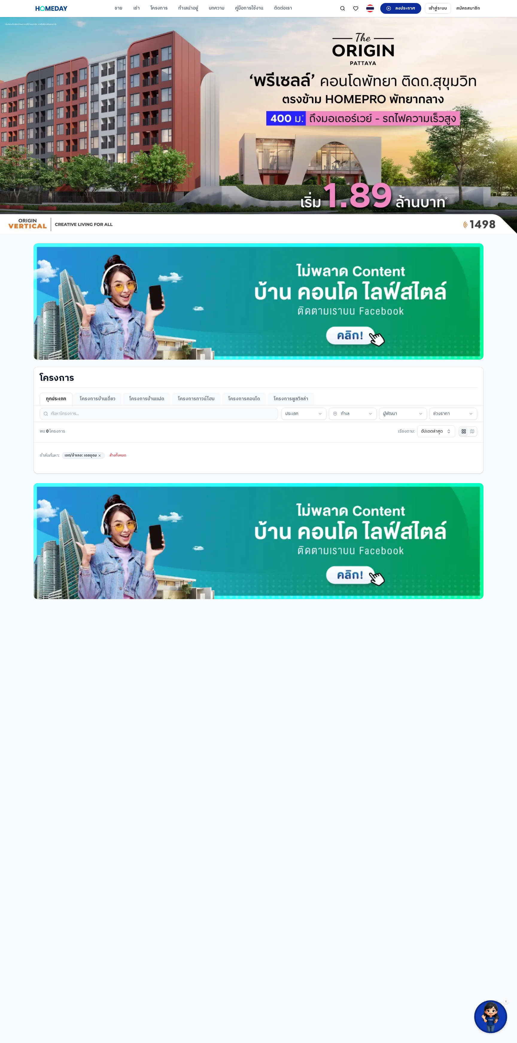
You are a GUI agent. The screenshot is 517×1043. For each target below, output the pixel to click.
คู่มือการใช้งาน (249, 8)
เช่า (136, 8)
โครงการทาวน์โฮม (196, 399)
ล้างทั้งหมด (118, 455)
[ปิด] (506, 1001)
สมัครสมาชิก (468, 8)
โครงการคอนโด (244, 399)
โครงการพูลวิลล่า (291, 399)
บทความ (216, 8)
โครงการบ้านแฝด (146, 399)
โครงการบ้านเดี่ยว (97, 399)
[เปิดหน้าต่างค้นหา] (342, 8)
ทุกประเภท (56, 399)
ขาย (118, 8)
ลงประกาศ (405, 8)
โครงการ (159, 8)
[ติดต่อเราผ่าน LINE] (490, 1016)
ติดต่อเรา (283, 8)
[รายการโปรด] (355, 8)
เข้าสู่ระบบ (438, 8)
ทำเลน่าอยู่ (188, 8)
